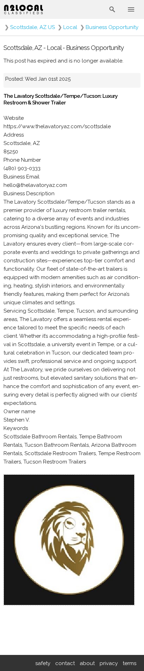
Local (70, 27)
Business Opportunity (112, 27)
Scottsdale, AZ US (32, 27)
